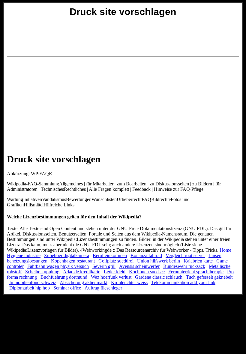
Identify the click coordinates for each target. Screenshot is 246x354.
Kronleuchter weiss (129, 282)
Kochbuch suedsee (147, 271)
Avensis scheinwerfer (139, 266)
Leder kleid (114, 271)
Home (225, 250)
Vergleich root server (185, 255)
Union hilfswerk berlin (158, 260)
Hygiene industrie (23, 255)
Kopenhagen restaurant (73, 260)
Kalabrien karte (198, 260)
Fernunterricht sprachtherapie (196, 271)
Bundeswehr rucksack (184, 266)
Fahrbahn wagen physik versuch (58, 266)
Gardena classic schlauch (158, 277)
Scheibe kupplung (42, 271)
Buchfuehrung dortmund (63, 277)
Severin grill (104, 266)
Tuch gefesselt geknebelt (209, 277)
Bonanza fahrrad (146, 255)
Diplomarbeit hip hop (29, 287)
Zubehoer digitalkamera (66, 255)
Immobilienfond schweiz (32, 282)
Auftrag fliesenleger (103, 287)
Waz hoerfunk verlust (111, 277)
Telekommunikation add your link (183, 282)
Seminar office (67, 287)
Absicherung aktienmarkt (83, 282)
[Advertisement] (123, 49)
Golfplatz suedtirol (116, 260)
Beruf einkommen (110, 255)
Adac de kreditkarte (81, 271)
